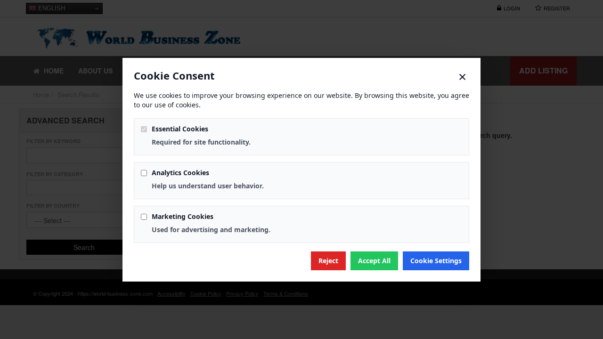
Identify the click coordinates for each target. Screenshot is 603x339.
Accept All (374, 260)
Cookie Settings (436, 260)
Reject (328, 260)
